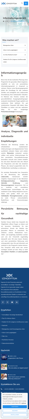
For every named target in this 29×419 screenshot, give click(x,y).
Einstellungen (15, 414)
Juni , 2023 (13, 374)
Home (6, 21)
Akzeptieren (14, 406)
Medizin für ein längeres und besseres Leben (14, 61)
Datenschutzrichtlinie (8, 343)
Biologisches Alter (8, 45)
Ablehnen (15, 410)
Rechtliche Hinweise (8, 340)
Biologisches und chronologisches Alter (13, 329)
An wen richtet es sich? (10, 55)
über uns (4, 336)
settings (24, 403)
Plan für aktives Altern (8, 318)
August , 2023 (14, 366)
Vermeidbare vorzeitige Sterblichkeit (12, 315)
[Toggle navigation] (26, 3)
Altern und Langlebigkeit (10, 50)
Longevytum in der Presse (15, 358)
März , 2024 (13, 356)
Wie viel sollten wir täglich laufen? (18, 368)
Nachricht (4, 325)
